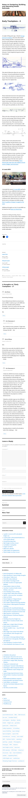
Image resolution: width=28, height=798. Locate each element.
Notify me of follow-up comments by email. (13, 488)
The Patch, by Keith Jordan (10, 687)
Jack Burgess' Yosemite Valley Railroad (13, 666)
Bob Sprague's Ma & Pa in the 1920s (12, 656)
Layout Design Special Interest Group (13, 673)
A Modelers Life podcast (9, 655)
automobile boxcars (8, 714)
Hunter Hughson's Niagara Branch (12, 599)
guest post (5, 725)
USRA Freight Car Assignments (11, 550)
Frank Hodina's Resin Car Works (11, 586)
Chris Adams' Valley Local (10, 577)
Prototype (5, 744)
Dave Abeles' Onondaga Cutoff (11, 580)
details (18, 720)
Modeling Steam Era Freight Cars (12, 619)
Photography (17, 742)
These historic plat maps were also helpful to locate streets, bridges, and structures (13, 162)
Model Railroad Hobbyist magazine (12, 678)
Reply (4, 315)
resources (17, 747)
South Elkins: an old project (10, 682)
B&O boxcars (21, 714)
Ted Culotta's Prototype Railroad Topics (13, 637)
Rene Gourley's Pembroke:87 (10, 626)
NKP (4, 739)
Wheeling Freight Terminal (10, 761)
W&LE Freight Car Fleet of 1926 (11, 552)
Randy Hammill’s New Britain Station (13, 680)
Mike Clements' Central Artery (11, 613)
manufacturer (6, 736)
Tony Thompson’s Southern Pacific (12, 642)
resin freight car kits (8, 747)
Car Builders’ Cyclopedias (9, 545)
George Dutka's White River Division (12, 593)
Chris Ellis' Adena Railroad (10, 579)
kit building (16, 728)
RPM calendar (6, 750)
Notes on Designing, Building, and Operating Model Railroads (14, 6)
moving (13, 736)
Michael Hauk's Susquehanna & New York (14, 611)
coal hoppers (6, 720)
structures (5, 752)
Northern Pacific (10, 739)
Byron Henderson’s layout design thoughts (14, 575)
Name (4, 468)
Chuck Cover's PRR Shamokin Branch (13, 658)
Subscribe (6, 786)
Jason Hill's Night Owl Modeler (11, 600)
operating (18, 739)
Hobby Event (13, 725)
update (5, 755)
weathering (16, 758)
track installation (17, 752)
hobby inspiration (7, 728)
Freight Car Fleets (8, 546)
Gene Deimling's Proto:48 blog (11, 591)
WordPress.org (7, 703)
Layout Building (7, 731)
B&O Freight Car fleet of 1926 (11, 543)
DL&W (4, 722)
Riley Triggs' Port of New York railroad (13, 631)
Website (4, 481)
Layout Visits (5, 254)
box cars (5, 717)
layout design (10, 277)
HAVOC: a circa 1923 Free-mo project (13, 595)
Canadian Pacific (12, 717)
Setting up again (5, 267)
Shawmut (21, 750)
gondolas (17, 722)
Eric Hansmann (7, 275)
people (10, 742)
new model (20, 736)
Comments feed (7, 702)
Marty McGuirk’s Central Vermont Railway (14, 609)
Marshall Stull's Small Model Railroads (13, 608)
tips (11, 752)
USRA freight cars (7, 758)
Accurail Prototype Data (9, 541)
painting (5, 742)
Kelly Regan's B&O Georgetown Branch (13, 667)
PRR (10, 744)
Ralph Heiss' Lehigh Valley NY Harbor (13, 624)
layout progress (7, 733)
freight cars (10, 722)
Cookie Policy (4, 792)
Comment (5, 449)
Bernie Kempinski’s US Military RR (12, 573)
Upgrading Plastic (12, 755)
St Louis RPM (16, 189)
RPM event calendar (8, 548)
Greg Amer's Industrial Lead (10, 664)
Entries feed (6, 700)
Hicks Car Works (7, 597)
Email (4, 475)
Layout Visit (15, 733)
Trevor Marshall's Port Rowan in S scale (13, 644)
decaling (13, 720)
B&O (16, 714)
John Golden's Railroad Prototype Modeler (14, 602)
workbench (21, 761)
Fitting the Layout (6, 260)
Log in (5, 698)
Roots (20, 275)
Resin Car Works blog (16, 209)
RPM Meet (14, 750)
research (15, 744)
